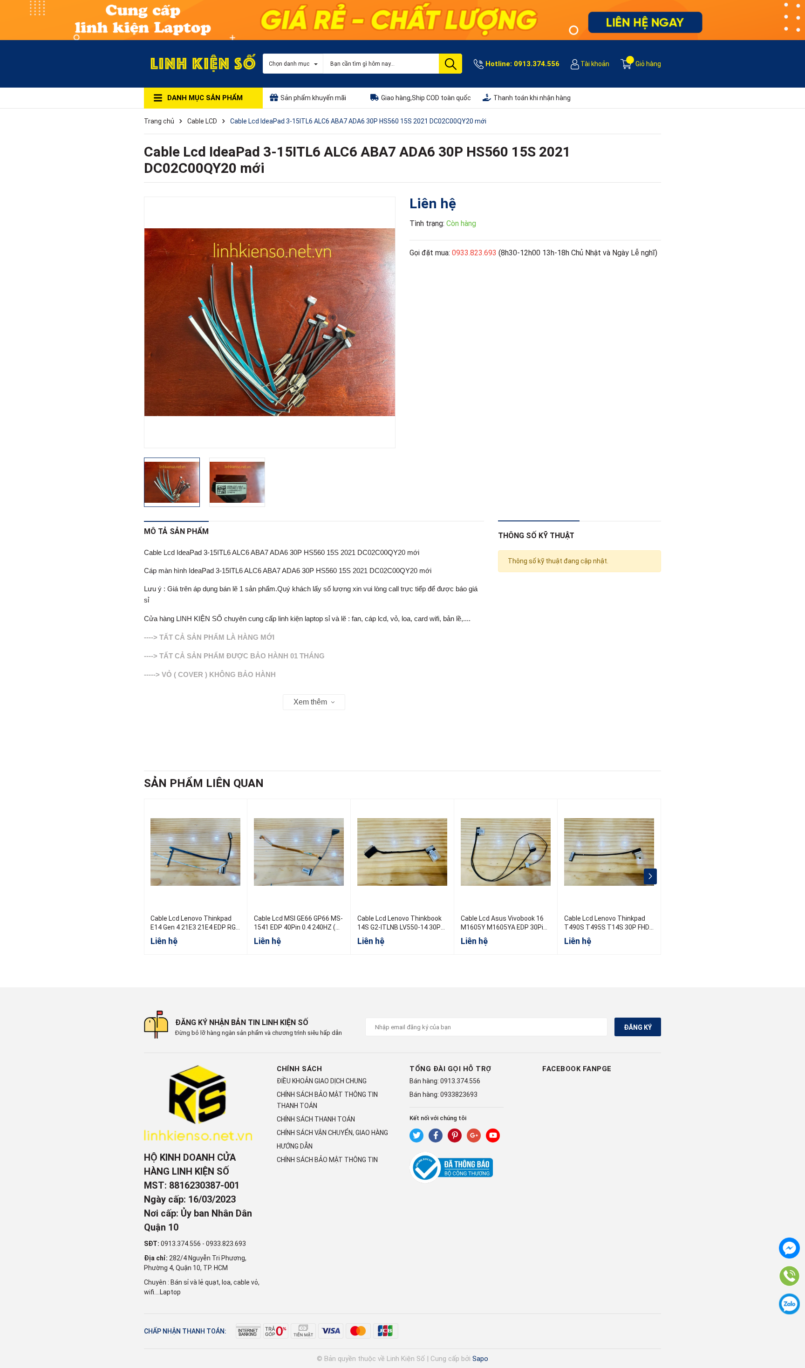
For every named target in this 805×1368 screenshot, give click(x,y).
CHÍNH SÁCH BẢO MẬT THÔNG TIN (327, 1159)
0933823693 (459, 1094)
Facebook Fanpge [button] (577, 1069)
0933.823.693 (474, 252)
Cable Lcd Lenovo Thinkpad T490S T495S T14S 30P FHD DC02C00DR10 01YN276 (606, 927)
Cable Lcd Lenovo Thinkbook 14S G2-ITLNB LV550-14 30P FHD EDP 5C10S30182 (399, 927)
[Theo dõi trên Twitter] (416, 1135)
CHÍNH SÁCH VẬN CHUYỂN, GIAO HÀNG (332, 1132)
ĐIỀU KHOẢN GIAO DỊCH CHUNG (322, 1081)
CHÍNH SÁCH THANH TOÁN (316, 1119)
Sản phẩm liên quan (204, 783)
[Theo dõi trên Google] (474, 1135)
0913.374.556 (536, 64)
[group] (269, 322)
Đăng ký (638, 1027)
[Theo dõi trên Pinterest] (455, 1135)
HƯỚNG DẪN (295, 1146)
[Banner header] (402, 19)
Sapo (480, 1358)
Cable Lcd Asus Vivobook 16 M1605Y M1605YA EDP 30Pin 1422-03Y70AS (504, 927)
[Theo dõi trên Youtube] (493, 1135)
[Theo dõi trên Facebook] (436, 1135)
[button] (650, 876)
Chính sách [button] (299, 1069)
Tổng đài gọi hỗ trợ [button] (450, 1069)
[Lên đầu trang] (789, 1324)
